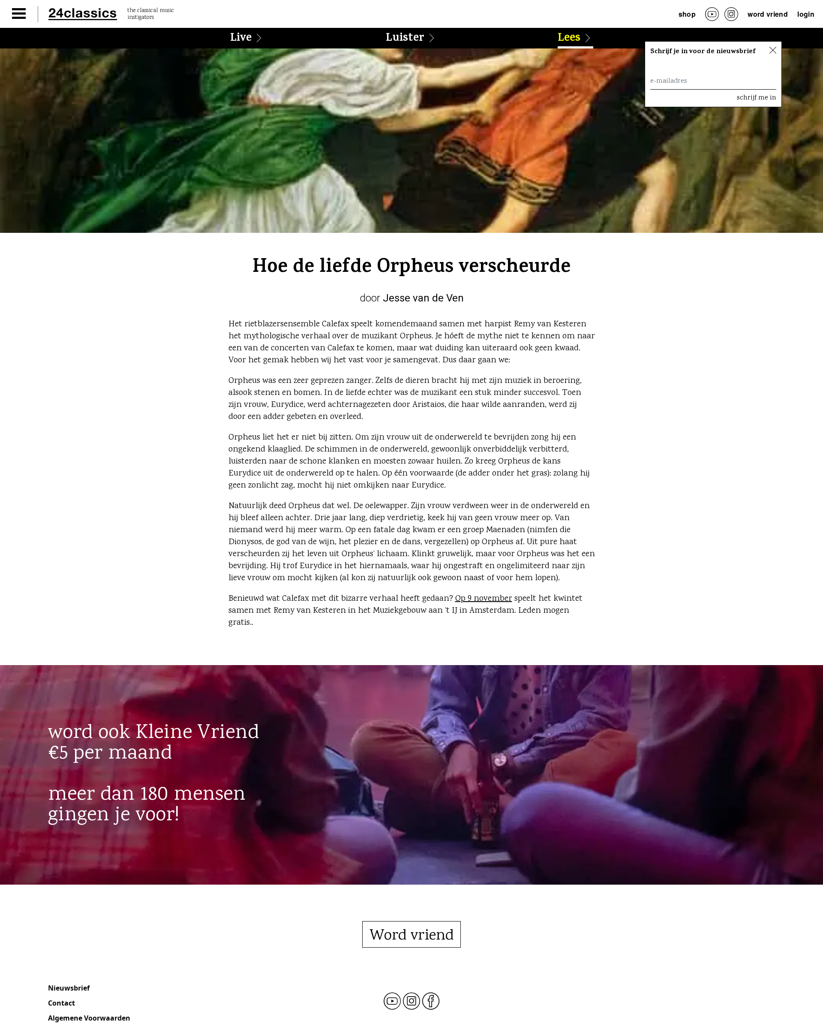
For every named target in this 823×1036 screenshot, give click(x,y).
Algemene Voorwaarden (89, 1018)
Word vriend (768, 14)
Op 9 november (483, 599)
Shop (687, 14)
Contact (61, 1003)
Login (805, 14)
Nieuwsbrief (69, 988)
